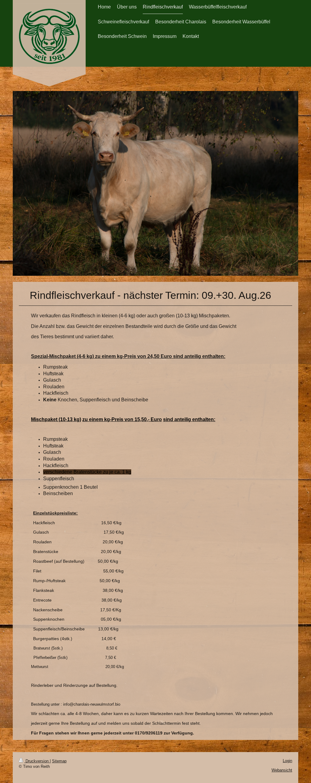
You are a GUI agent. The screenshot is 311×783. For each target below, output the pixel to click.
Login (287, 760)
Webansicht (282, 770)
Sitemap (59, 761)
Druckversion (37, 761)
